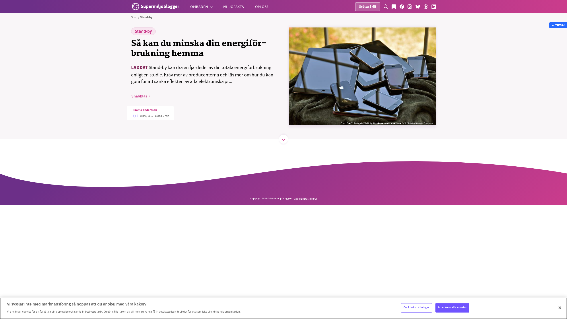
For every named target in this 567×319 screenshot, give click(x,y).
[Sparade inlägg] (394, 6)
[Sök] (386, 6)
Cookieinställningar (305, 198)
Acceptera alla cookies (452, 307)
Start (134, 17)
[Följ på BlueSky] (418, 6)
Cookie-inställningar (416, 307)
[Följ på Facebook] (402, 6)
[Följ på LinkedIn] (433, 6)
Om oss (261, 6)
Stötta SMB (367, 7)
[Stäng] (560, 308)
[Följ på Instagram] (410, 6)
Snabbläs (139, 96)
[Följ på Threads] (425, 6)
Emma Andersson (145, 110)
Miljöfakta (233, 6)
